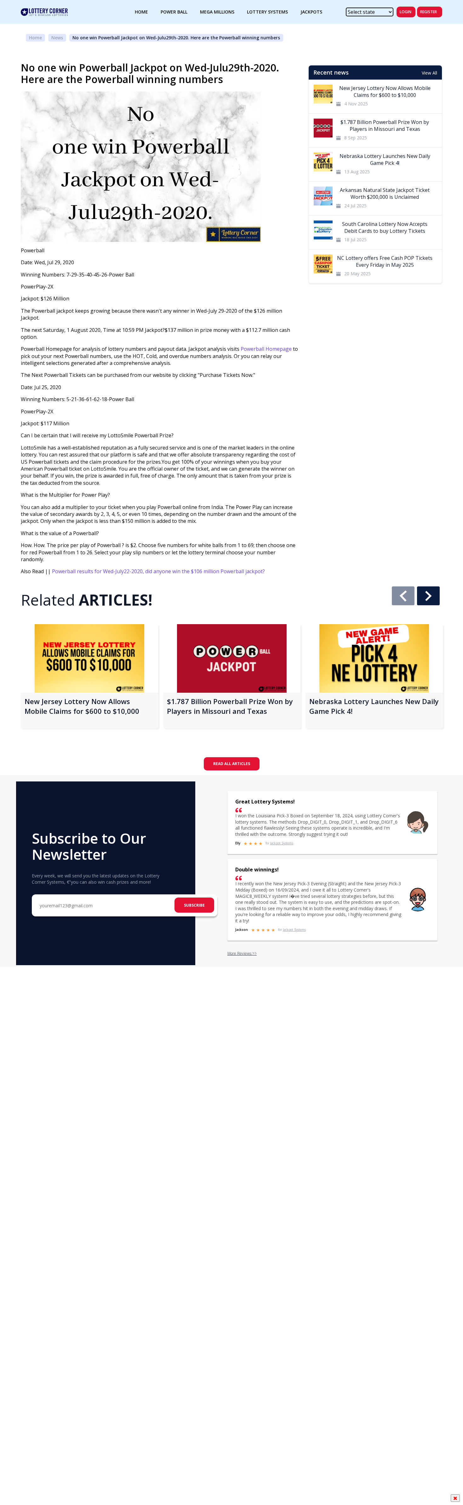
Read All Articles (231, 763)
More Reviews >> (242, 953)
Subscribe (194, 905)
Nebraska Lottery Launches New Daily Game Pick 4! (374, 706)
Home (35, 38)
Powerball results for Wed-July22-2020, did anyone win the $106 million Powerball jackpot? (158, 571)
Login (405, 11)
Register (428, 11)
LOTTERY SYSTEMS (267, 12)
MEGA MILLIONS (217, 12)
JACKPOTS (311, 12)
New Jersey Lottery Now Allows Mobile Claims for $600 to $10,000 (82, 706)
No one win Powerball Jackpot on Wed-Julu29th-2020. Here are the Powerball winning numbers (176, 38)
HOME (141, 12)
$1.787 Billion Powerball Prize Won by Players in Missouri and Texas (230, 706)
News (57, 38)
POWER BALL (174, 12)
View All (429, 73)
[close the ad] (455, 1498)
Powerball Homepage (266, 348)
